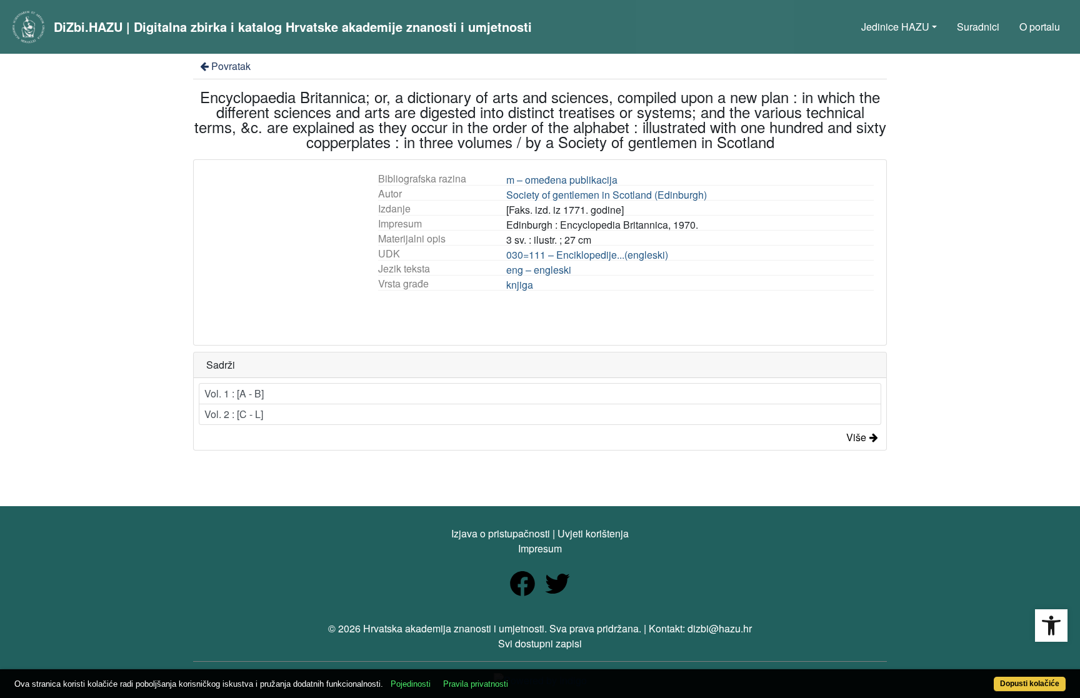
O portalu (1039, 26)
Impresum (540, 548)
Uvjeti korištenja (593, 533)
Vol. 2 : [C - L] (233, 414)
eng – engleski (538, 269)
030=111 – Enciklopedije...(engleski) (587, 254)
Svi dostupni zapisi (540, 643)
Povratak (231, 66)
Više (856, 437)
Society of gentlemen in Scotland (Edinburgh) (606, 194)
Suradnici (978, 26)
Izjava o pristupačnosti (500, 533)
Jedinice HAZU (895, 26)
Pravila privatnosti (475, 684)
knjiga (519, 284)
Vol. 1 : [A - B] (234, 393)
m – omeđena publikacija (562, 179)
